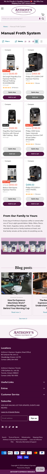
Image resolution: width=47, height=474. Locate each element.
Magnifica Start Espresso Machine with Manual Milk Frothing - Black (12, 133)
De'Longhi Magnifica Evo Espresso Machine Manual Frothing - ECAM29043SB (12, 79)
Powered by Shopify (23, 468)
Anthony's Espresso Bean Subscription (15, 440)
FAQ (12, 442)
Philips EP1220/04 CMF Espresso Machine (34, 77)
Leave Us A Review (36, 440)
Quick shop (12, 92)
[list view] (41, 41)
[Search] (43, 18)
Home (5, 27)
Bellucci (5, 192)
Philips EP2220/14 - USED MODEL (33, 188)
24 (25, 41)
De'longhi (6, 85)
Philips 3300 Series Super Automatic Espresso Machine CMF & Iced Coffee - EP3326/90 (34, 135)
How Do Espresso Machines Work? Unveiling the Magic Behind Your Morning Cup (16, 304)
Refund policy (26, 437)
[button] (23, 472)
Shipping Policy (38, 437)
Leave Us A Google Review (10, 412)
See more (22, 319)
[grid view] (36, 41)
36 (29, 41)
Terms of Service (14, 437)
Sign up (34, 418)
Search (4, 437)
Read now (15, 312)
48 (33, 41)
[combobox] (20, 18)
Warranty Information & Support (26, 442)
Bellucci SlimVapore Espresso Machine (10, 189)
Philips (28, 81)
